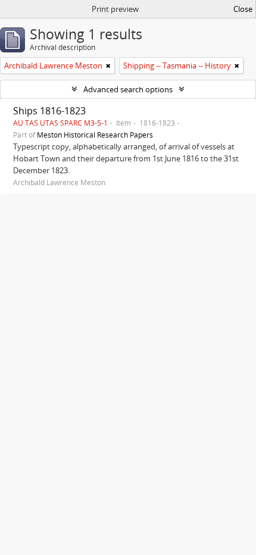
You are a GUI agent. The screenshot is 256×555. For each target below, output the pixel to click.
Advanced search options (128, 89)
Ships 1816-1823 (49, 110)
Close (242, 9)
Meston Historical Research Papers (95, 134)
